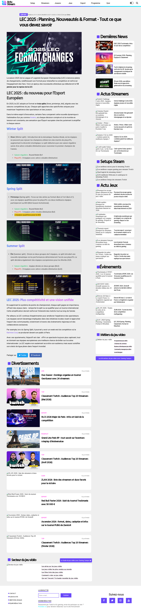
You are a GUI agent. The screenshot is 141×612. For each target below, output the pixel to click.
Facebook (36, 355)
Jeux (70, 3)
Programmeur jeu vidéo (120, 340)
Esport (82, 3)
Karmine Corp (12, 332)
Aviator (33, 117)
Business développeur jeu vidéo (123, 346)
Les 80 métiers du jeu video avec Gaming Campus (115, 358)
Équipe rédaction (15, 603)
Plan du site (13, 597)
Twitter (23, 355)
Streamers (45, 3)
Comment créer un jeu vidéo (52, 575)
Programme (95, 3)
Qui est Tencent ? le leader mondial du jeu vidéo (60, 578)
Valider (66, 595)
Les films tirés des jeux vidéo (52, 572)
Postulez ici (42, 607)
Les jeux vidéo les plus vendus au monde (57, 569)
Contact (12, 593)
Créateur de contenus (120, 343)
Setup (32, 3)
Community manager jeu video (122, 349)
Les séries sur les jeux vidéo (52, 566)
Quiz (108, 3)
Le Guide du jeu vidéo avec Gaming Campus (75, 560)
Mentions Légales (15, 600)
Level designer (118, 352)
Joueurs (58, 3)
